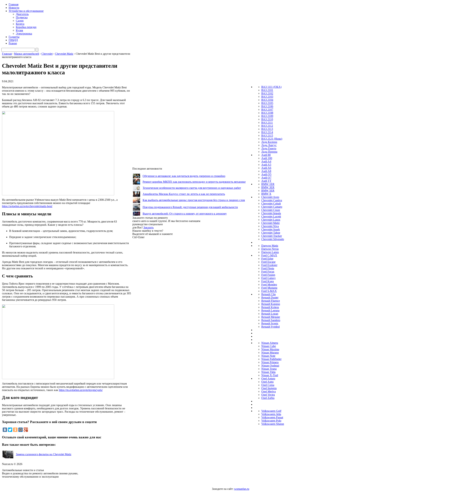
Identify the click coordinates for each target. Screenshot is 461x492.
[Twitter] (10, 430)
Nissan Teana (269, 368)
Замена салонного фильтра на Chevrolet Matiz (43, 454)
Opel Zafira (267, 397)
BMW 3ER (267, 187)
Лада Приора (269, 151)
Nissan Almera (269, 342)
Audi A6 (266, 167)
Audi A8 (266, 171)
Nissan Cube (268, 346)
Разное (13, 43)
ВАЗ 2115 (267, 135)
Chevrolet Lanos (270, 219)
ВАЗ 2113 (267, 129)
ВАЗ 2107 (267, 109)
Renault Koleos (270, 307)
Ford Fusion (268, 274)
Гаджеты (14, 36)
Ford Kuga (267, 281)
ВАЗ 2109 (267, 116)
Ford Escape (268, 261)
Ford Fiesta (267, 268)
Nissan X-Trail (269, 375)
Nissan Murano (270, 352)
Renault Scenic (269, 323)
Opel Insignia (269, 388)
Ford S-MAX (269, 291)
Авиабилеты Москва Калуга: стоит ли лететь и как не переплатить (184, 194)
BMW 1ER (267, 184)
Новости (14, 7)
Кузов (19, 30)
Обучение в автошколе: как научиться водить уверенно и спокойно (184, 176)
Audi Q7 (266, 177)
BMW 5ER (267, 190)
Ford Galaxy (268, 278)
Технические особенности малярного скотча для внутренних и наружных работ (192, 187)
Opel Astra (267, 381)
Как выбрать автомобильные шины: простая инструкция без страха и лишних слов (194, 200)
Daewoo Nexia (270, 248)
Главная (13, 4)
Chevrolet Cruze (270, 210)
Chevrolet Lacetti (271, 216)
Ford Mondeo (269, 284)
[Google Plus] (26, 430)
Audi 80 (266, 154)
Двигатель (22, 14)
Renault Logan (269, 313)
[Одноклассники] (15, 430)
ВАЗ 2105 (267, 103)
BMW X (266, 193)
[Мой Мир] (20, 430)
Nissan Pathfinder (271, 359)
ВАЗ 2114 (267, 132)
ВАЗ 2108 (267, 112)
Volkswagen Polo (271, 420)
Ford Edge (267, 258)
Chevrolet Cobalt (271, 203)
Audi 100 (266, 158)
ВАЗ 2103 (267, 96)
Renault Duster (269, 297)
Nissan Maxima (270, 349)
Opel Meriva (268, 391)
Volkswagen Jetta (271, 414)
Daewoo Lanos (270, 252)
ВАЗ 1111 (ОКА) (271, 86)
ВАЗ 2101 (267, 90)
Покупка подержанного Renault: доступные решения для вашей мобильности (190, 207)
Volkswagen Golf (271, 410)
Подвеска (22, 17)
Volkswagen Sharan (272, 423)
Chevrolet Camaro (271, 206)
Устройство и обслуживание (26, 10)
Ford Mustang (269, 287)
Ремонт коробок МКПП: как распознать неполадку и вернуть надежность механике (194, 181)
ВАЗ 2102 (267, 93)
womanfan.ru (241, 488)
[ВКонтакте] (5, 430)
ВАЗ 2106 (267, 106)
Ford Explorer (269, 265)
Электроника (24, 33)
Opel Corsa (267, 385)
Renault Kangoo (270, 303)
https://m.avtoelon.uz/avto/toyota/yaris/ (81, 390)
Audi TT (266, 180)
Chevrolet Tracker (271, 235)
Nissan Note (268, 355)
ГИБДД (13, 40)
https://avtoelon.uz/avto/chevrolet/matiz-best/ (27, 206)
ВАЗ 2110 (267, 119)
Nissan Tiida (268, 372)
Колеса (20, 23)
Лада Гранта (268, 148)
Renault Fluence (270, 300)
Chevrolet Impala (271, 213)
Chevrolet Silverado (272, 239)
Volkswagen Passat (272, 417)
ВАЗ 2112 (267, 125)
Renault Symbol (270, 326)
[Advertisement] (159, 293)
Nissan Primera (270, 362)
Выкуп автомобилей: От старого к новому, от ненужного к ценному (185, 213)
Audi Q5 (266, 174)
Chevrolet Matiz (270, 222)
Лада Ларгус (269, 145)
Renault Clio (268, 294)
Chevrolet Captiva (271, 200)
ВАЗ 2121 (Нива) (271, 138)
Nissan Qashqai (270, 365)
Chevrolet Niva (270, 226)
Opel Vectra (268, 394)
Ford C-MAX (269, 255)
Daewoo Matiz (269, 245)
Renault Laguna (270, 310)
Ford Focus (267, 271)
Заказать (148, 227)
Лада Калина (269, 141)
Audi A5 (266, 164)
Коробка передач (26, 27)
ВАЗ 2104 (267, 99)
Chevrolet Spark (270, 229)
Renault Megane (270, 316)
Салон (20, 20)
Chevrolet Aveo (270, 197)
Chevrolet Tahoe (270, 232)
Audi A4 (266, 161)
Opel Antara (268, 378)
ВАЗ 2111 (267, 122)
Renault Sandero (270, 320)
